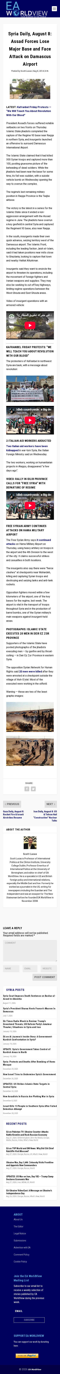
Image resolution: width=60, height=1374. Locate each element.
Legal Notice (20, 1233)
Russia (14, 1140)
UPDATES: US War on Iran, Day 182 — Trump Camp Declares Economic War (29, 1178)
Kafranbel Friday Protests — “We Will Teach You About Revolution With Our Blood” (28, 111)
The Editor (18, 1226)
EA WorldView (34, 1369)
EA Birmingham (24, 1138)
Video (20, 1140)
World (35, 1140)
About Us (18, 1219)
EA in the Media (37, 1138)
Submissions (20, 1240)
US (31, 1154)
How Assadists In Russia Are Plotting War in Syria (28, 1096)
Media (8, 1140)
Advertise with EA (22, 1247)
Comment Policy (21, 1254)
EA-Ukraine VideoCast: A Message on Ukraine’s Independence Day (29, 1192)
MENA (24, 1182)
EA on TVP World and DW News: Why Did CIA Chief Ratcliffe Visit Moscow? (30, 1149)
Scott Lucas (26, 71)
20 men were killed (30, 672)
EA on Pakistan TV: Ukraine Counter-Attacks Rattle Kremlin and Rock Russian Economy (27, 1133)
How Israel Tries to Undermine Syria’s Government (29, 1074)
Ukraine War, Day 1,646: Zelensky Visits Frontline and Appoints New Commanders (29, 1164)
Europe (46, 1138)
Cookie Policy (20, 1261)
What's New (28, 1140)
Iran (19, 1182)
